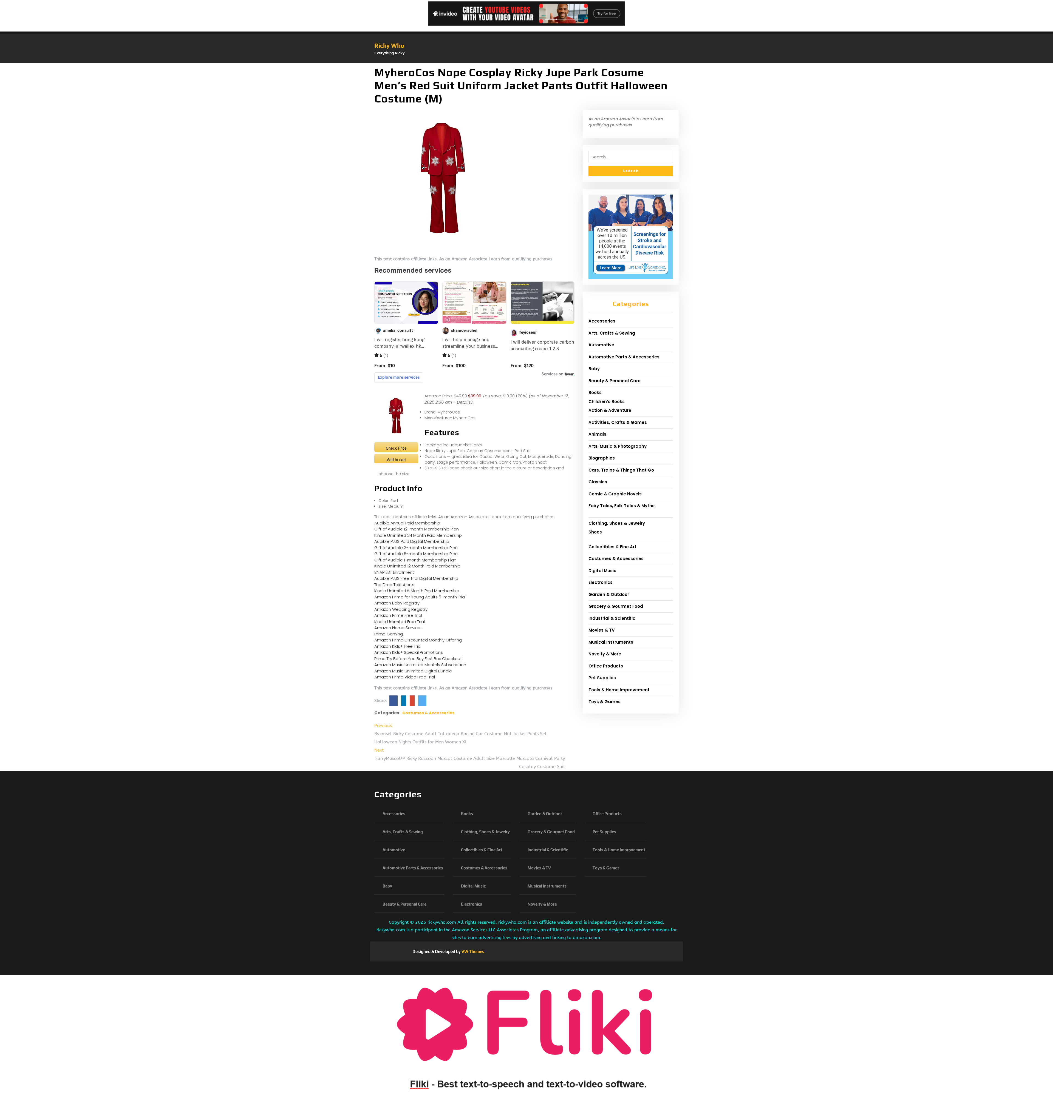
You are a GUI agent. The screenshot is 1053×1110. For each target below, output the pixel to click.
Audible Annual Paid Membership (407, 523)
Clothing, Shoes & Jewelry (616, 523)
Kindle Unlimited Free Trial (399, 621)
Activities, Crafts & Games (617, 422)
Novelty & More (604, 654)
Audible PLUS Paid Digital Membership (411, 541)
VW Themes (472, 951)
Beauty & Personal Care (614, 381)
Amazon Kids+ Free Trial (397, 646)
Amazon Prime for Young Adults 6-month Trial (420, 597)
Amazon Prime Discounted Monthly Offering (418, 640)
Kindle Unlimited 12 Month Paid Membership (417, 566)
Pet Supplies (602, 678)
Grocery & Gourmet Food (615, 606)
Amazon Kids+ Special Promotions (408, 652)
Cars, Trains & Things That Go (621, 470)
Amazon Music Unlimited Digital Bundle (413, 671)
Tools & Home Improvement (619, 690)
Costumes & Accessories (428, 713)
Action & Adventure (609, 410)
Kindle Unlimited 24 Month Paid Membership (418, 535)
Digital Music (602, 570)
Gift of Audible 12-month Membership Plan (416, 529)
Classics (597, 482)
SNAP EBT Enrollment (394, 572)
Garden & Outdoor (608, 594)
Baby (594, 369)
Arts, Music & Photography (617, 446)
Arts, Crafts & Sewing (611, 333)
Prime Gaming (388, 634)
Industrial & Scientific (611, 618)
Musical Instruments (610, 642)
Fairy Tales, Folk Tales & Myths (621, 506)
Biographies (601, 458)
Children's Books (606, 401)
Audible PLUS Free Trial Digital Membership (416, 578)
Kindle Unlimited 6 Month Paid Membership (416, 590)
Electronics (600, 582)
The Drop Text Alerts (394, 584)
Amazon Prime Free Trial (398, 615)
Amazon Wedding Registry (401, 609)
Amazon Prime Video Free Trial (404, 677)
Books (595, 392)
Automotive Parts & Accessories (623, 357)
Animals (597, 434)
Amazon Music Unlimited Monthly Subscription (420, 664)
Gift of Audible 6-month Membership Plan (416, 554)
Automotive (601, 345)
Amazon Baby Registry (397, 603)
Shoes (595, 532)
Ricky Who (389, 45)
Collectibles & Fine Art (612, 547)
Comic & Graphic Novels (615, 494)
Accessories (601, 321)
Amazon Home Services (398, 627)
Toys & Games (604, 701)
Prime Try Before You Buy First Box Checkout (418, 658)
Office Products (605, 666)
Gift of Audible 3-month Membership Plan (416, 547)
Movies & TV (601, 630)
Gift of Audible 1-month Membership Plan (415, 560)
